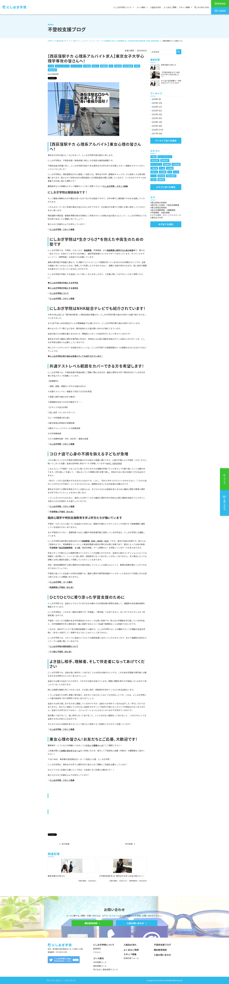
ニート (153, 176)
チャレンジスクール (62, 66)
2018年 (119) (157, 129)
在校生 (153, 180)
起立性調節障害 (54, 74)
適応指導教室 (173, 205)
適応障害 (166, 212)
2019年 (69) (157, 125)
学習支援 (118, 66)
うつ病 (51, 66)
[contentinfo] (114, 961)
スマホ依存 (156, 215)
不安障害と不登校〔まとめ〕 (62, 511)
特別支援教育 (128, 66)
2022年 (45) (157, 114)
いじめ (176, 172)
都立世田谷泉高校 (159, 207)
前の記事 (65, 843)
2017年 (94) (157, 133)
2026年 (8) (156, 99)
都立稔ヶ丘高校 (158, 205)
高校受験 (161, 176)
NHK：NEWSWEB (114, 463)
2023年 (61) (157, 110)
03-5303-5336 (61, 952)
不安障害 (87, 66)
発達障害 (104, 66)
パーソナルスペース (172, 215)
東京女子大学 (157, 217)
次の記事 (129, 843)
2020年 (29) (157, 122)
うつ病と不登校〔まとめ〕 (61, 651)
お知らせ (95, 66)
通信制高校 (52, 70)
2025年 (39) (157, 102)
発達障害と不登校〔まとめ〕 (62, 587)
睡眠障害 (161, 180)
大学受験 (163, 172)
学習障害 (155, 212)
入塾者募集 (176, 164)
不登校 (137, 66)
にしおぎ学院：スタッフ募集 (62, 229)
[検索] (178, 51)
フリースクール (76, 66)
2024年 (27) (157, 106)
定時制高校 (164, 161)
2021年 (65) (157, 118)
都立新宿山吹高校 (159, 202)
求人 (110, 66)
